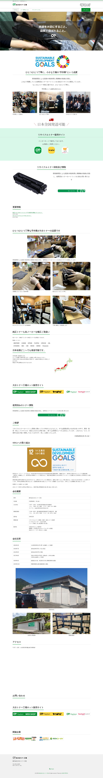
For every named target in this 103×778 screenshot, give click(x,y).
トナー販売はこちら (25, 9)
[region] (51, 31)
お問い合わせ (86, 9)
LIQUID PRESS (64, 773)
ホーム (15, 9)
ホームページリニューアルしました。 (22, 215)
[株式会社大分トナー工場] (20, 4)
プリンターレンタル (36, 9)
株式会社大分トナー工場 (44, 773)
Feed (52, 769)
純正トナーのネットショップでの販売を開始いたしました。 (28, 212)
